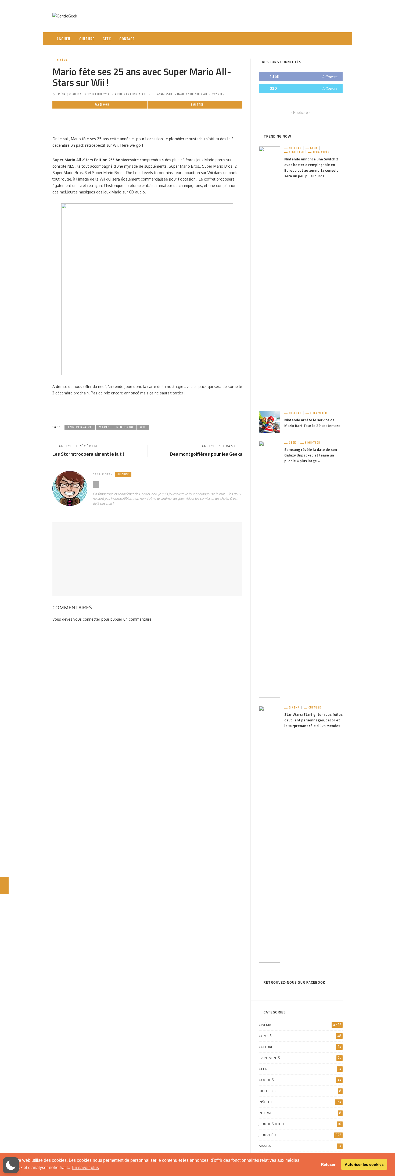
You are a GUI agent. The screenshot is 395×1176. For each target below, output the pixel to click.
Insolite (300, 1102)
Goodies (300, 1080)
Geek (107, 38)
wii (205, 94)
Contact (127, 38)
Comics (300, 1036)
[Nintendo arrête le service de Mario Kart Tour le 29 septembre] (269, 421)
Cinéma (62, 60)
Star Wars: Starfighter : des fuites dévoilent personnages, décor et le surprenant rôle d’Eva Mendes (313, 719)
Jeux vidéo (321, 151)
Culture (86, 38)
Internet (300, 1113)
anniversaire (165, 94)
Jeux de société (300, 1124)
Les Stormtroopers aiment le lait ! (88, 454)
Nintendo (194, 94)
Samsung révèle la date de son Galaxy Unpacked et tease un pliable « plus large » (310, 455)
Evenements (300, 1058)
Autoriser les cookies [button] (364, 1164)
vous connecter (86, 619)
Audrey (77, 94)
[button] (11, 1165)
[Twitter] (318, 38)
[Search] (336, 34)
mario (181, 94)
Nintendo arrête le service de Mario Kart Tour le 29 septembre (312, 422)
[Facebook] (311, 38)
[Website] (96, 484)
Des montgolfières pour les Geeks (206, 454)
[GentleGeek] (64, 15)
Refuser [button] (328, 1164)
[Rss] (325, 38)
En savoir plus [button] (85, 1167)
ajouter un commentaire (131, 94)
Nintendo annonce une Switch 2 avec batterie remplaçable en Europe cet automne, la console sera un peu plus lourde (311, 167)
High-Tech (296, 151)
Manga (300, 1146)
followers (329, 76)
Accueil (64, 38)
